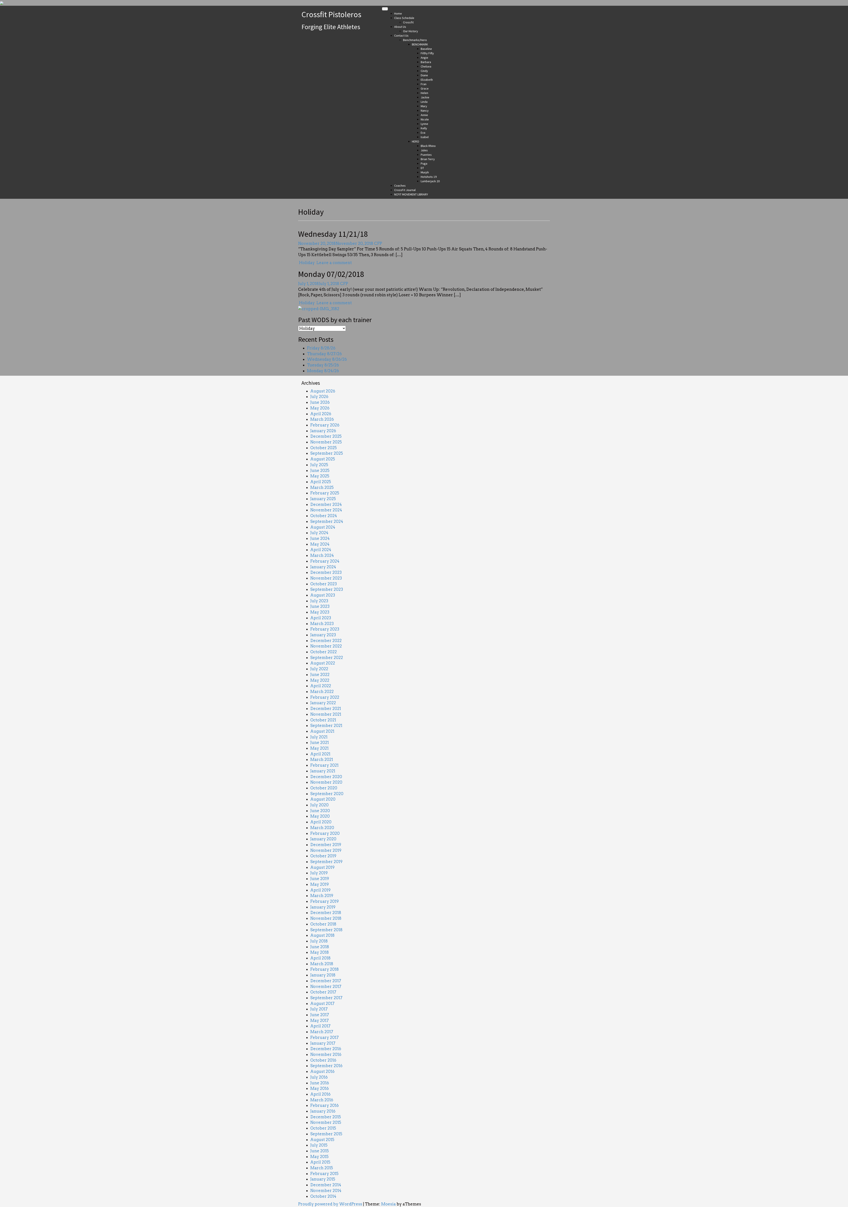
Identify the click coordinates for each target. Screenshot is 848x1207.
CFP (378, 243)
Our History (410, 31)
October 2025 (323, 447)
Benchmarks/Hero (415, 40)
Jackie (425, 97)
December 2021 (325, 708)
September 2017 (326, 997)
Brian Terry (428, 159)
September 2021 (326, 725)
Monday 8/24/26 (323, 370)
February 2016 (324, 1105)
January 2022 (323, 702)
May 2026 (319, 408)
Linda (424, 102)
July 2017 (319, 1009)
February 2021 (324, 765)
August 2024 (322, 527)
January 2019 (322, 907)
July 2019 (319, 873)
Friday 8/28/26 (321, 348)
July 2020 (319, 805)
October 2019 (323, 856)
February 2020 (325, 833)
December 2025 (326, 436)
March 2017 (321, 1031)
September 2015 (326, 1134)
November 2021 (325, 714)
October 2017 (323, 992)
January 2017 (322, 1043)
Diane (424, 75)
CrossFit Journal (405, 190)
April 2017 (320, 1026)
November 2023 (326, 578)
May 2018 (319, 952)
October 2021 (323, 720)
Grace (425, 88)
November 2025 (326, 442)
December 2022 (326, 640)
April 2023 (320, 618)
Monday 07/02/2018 (331, 274)
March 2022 (322, 691)
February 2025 (324, 493)
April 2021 (320, 754)
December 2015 (325, 1117)
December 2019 (325, 844)
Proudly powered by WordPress (330, 1204)
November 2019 (325, 850)
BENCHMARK (420, 44)
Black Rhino (428, 146)
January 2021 (322, 771)
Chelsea (426, 66)
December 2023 (326, 572)
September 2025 (326, 453)
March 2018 (321, 963)
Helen (424, 93)
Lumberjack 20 (430, 181)
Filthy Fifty (427, 53)
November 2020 (326, 782)
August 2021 (322, 731)
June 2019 (319, 878)
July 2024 (319, 532)
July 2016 (319, 1077)
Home (398, 13)
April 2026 (320, 413)
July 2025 (319, 464)
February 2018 (324, 969)
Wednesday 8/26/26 (327, 359)
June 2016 (319, 1083)
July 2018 (319, 941)
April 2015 (320, 1162)
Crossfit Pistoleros (331, 14)
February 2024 (324, 561)
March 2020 (322, 827)
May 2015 (319, 1156)
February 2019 (324, 901)
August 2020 (322, 799)
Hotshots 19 (429, 177)
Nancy (425, 111)
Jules (424, 150)
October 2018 (323, 924)
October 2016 (323, 1060)
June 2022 (319, 674)
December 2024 (326, 504)
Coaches (400, 186)
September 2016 (326, 1065)
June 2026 (320, 402)
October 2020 (323, 788)
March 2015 (321, 1168)
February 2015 (324, 1173)
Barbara (426, 62)
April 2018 (320, 958)
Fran (423, 84)
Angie (424, 58)
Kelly (424, 128)
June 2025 (319, 470)
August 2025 (322, 459)
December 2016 (325, 1048)
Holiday (307, 262)
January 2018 (322, 975)
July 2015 (318, 1145)
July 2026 (319, 396)
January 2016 (322, 1111)
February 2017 (324, 1037)
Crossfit (408, 22)
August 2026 (322, 391)
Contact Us (401, 36)
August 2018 (322, 935)
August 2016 (322, 1071)
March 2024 (322, 555)
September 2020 (326, 793)
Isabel (425, 137)
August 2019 (322, 867)
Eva (423, 133)
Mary (424, 106)
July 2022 (319, 668)
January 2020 (323, 839)
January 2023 (323, 635)
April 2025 (320, 481)
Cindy (424, 71)
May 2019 (319, 884)
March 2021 (321, 759)
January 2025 (323, 498)
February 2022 (324, 697)
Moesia (388, 1204)
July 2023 (319, 601)
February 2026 (324, 425)
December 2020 (326, 776)
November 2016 (325, 1054)
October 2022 (323, 651)
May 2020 (320, 816)
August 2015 (322, 1139)
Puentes (426, 155)
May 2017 (319, 1020)
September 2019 (326, 861)
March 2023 (322, 623)
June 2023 (319, 606)
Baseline (426, 49)
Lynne (424, 124)
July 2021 (318, 737)
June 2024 (320, 538)
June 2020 (320, 810)
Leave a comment (334, 262)
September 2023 (326, 589)
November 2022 (326, 646)
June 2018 (319, 946)
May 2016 (319, 1088)
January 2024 (323, 567)
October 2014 (323, 1196)
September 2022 (326, 657)
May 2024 (319, 544)
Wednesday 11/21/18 (333, 234)
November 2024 (326, 510)
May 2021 (319, 748)
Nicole (425, 119)
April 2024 (320, 549)
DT (422, 168)
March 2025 (322, 487)
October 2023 (323, 584)
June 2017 (319, 1014)
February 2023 (324, 629)
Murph (425, 172)
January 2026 (323, 430)
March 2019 (321, 895)
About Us (400, 27)
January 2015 (322, 1179)
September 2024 (326, 521)
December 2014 (325, 1185)
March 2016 (321, 1100)
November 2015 (325, 1122)
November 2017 (325, 986)
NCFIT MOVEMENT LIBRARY (411, 194)
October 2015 (323, 1128)
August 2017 (322, 1003)
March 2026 (322, 419)
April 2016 (320, 1094)
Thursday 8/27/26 (324, 353)
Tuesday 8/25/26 (323, 365)
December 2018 (325, 912)
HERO (415, 141)
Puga (424, 163)
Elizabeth (427, 80)
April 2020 (320, 822)
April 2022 (320, 685)
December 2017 (325, 980)
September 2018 (326, 929)
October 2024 (323, 515)
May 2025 (319, 476)
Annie (424, 115)
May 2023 (319, 612)
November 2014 (325, 1190)
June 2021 (319, 742)
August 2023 (322, 595)
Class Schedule (404, 18)
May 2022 (319, 680)
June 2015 (319, 1151)
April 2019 (320, 890)
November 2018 (325, 918)
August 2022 (322, 663)
